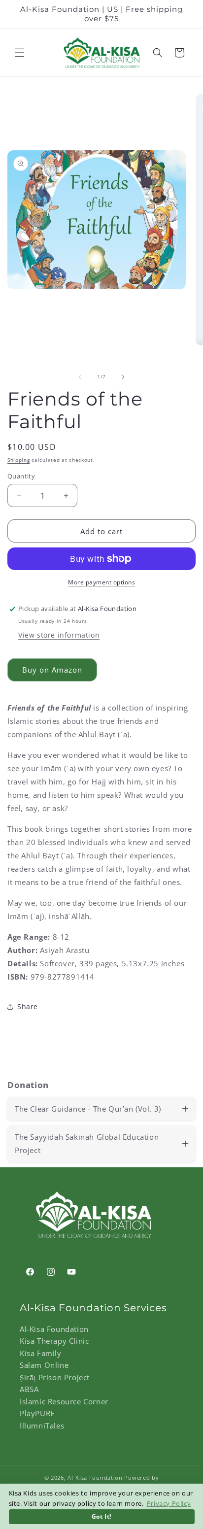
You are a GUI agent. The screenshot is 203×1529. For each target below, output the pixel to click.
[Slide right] (123, 377)
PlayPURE (37, 1413)
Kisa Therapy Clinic (54, 1341)
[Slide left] (80, 377)
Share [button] (27, 1006)
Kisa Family (41, 1353)
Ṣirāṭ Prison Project (55, 1377)
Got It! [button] (101, 1516)
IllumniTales (42, 1425)
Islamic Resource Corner (64, 1401)
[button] (20, 53)
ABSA (29, 1389)
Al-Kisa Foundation (54, 1329)
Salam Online (44, 1365)
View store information (59, 635)
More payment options (101, 582)
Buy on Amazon (52, 670)
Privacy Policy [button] (169, 1503)
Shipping (18, 459)
